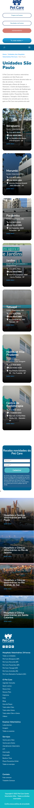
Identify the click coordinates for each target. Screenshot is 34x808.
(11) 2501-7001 (15, 269)
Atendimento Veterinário (11, 746)
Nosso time (6, 689)
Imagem (5, 728)
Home (5, 54)
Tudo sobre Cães (8, 707)
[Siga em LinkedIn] (13, 647)
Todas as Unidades (9, 656)
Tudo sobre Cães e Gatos (11, 713)
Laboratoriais (7, 725)
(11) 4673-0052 (15, 177)
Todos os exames (8, 731)
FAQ (4, 698)
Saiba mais (10, 144)
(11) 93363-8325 (15, 368)
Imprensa (6, 695)
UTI (4, 749)
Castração (6, 755)
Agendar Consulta (9, 683)
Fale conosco (7, 777)
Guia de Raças (7, 704)
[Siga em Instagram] (7, 647)
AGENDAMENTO (17, 31)
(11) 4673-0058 (15, 222)
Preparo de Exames (17, 15)
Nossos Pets (7, 692)
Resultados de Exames (17, 23)
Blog (4, 701)
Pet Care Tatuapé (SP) (10, 668)
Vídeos (5, 716)
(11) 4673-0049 (15, 133)
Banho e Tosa (7, 758)
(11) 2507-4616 (15, 410)
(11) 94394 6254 (15, 413)
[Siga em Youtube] (10, 647)
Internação (6, 752)
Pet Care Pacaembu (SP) (11, 665)
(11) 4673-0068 (15, 314)
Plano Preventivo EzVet (11, 761)
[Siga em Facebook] (4, 647)
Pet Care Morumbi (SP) (10, 662)
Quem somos (7, 686)
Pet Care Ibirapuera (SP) (11, 659)
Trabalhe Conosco (9, 781)
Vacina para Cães (8, 740)
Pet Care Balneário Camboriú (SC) (14, 674)
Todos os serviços (9, 764)
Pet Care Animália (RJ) (10, 671)
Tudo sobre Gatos (9, 710)
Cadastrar (17, 470)
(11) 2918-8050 (15, 365)
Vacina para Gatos (9, 743)
